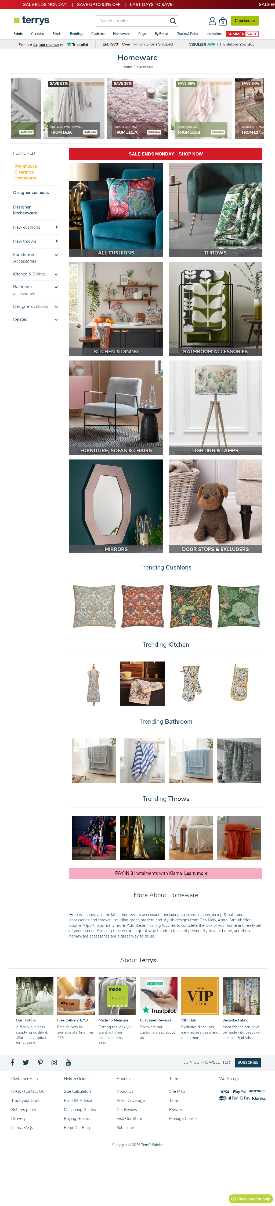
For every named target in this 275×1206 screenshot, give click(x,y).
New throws (24, 241)
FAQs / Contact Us (27, 1091)
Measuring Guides (80, 1109)
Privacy (175, 1109)
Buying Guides (77, 1118)
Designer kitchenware (25, 210)
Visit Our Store (129, 1118)
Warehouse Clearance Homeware (26, 172)
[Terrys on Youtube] (68, 1064)
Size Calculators (78, 1091)
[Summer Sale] (242, 34)
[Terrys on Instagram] (54, 1064)
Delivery (18, 1118)
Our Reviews (128, 1109)
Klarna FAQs (22, 1127)
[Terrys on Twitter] (26, 1064)
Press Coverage (131, 1100)
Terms (174, 1100)
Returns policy (23, 1109)
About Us (125, 1091)
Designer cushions (31, 193)
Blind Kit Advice (78, 1100)
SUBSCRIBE (248, 1062)
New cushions (26, 227)
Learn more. (196, 873)
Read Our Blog (77, 1127)
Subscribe (125, 1127)
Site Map (177, 1091)
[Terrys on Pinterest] (40, 1064)
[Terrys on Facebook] (12, 1064)
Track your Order (26, 1100)
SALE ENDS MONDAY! (166, 154)
